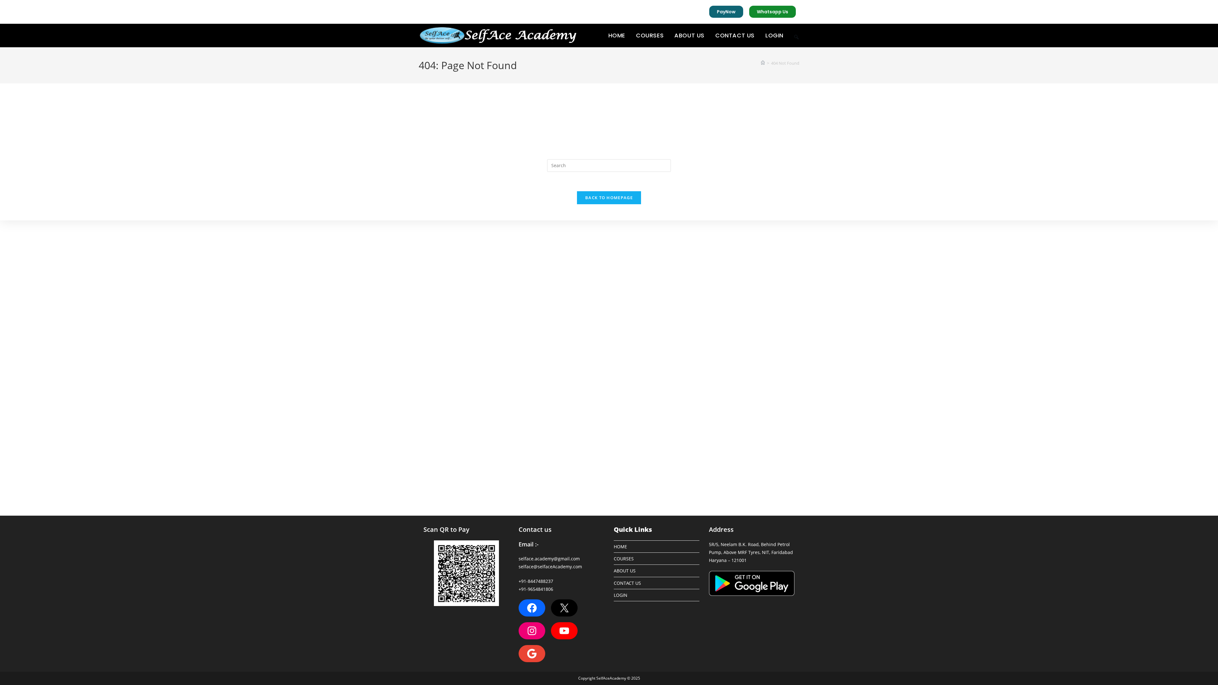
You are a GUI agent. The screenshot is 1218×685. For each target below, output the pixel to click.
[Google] (532, 653)
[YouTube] (564, 630)
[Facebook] (532, 607)
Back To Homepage (609, 197)
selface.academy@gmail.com (549, 559)
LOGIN (620, 595)
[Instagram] (532, 630)
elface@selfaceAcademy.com (551, 567)
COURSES (624, 559)
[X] (564, 607)
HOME (620, 547)
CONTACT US (627, 583)
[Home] (763, 63)
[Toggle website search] (796, 35)
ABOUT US (625, 571)
